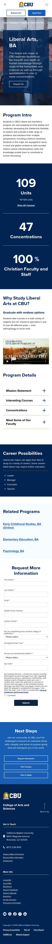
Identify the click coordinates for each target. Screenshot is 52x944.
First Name (8, 580)
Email (6, 600)
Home (5, 22)
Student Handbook (10, 890)
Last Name (8, 590)
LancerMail (7, 883)
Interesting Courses (19, 400)
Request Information (26, 758)
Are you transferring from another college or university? (22, 632)
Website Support (22, 934)
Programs (24, 22)
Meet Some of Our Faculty (18, 422)
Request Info (16, 13)
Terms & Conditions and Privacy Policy (25, 691)
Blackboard (7, 886)
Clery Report (39, 930)
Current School (10, 621)
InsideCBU (7, 880)
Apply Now (36, 13)
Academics (14, 22)
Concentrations (16, 410)
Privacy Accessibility (11, 930)
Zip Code (8, 664)
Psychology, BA (13, 551)
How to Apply (26, 775)
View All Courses (26, 205)
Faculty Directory (9, 899)
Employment (8, 860)
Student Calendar (10, 893)
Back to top (44, 811)
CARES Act (7, 934)
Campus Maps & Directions (13, 854)
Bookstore (7, 896)
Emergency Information (12, 903)
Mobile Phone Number (13, 611)
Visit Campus (26, 767)
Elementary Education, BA (20, 539)
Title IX (27, 930)
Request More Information (13, 857)
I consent (11, 695)
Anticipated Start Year (13, 643)
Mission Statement (18, 390)
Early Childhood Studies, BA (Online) (22, 526)
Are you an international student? (18, 653)
